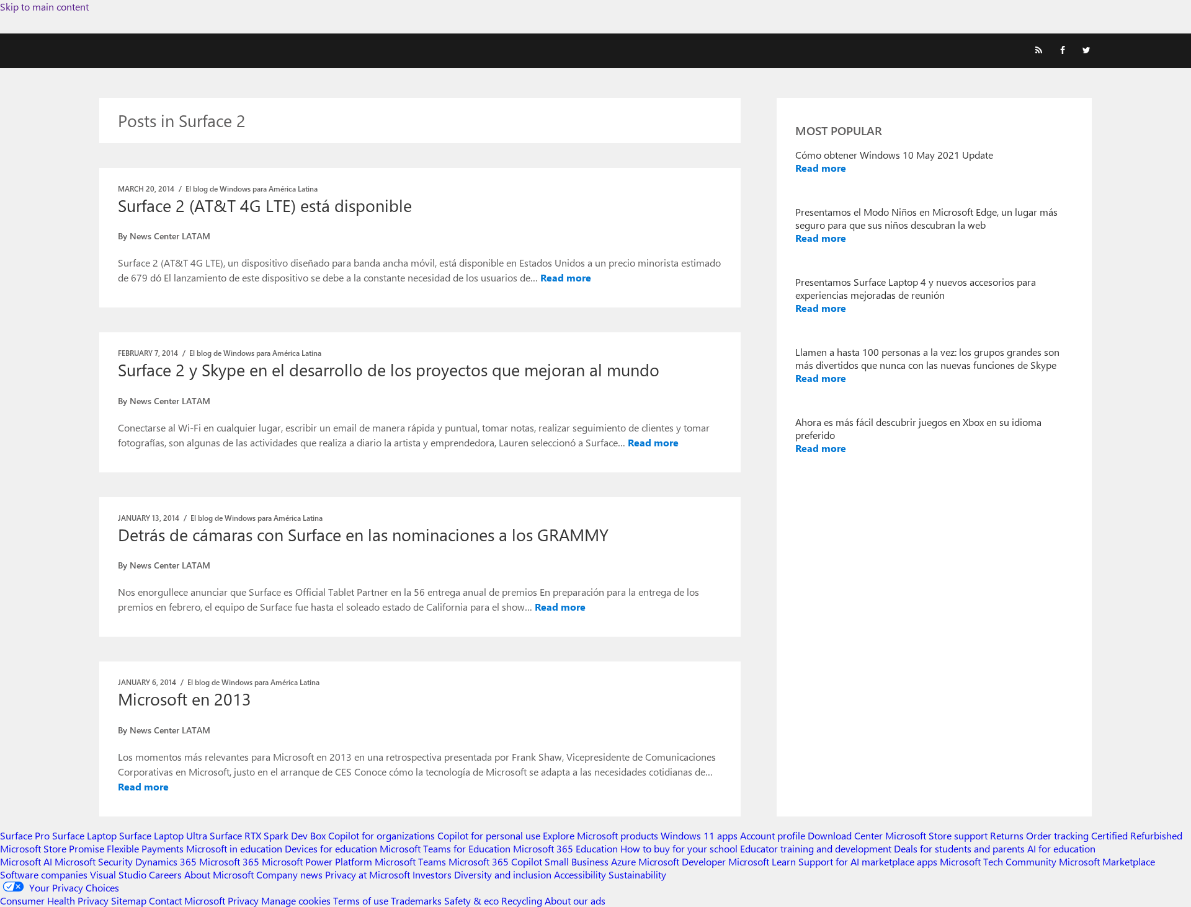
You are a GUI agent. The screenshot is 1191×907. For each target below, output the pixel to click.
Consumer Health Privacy (54, 900)
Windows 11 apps (699, 835)
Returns (1007, 835)
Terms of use (360, 900)
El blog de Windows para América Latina (251, 188)
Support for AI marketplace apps (867, 861)
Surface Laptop (84, 835)
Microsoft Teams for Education (445, 848)
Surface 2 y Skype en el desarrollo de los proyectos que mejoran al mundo (388, 369)
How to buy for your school (679, 848)
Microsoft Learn (762, 861)
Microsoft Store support (936, 835)
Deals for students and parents (959, 848)
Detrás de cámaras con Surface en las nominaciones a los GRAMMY (363, 534)
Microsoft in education (234, 848)
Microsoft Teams (410, 861)
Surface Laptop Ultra (163, 835)
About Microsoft (219, 874)
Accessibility (580, 874)
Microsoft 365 (229, 861)
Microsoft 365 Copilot (495, 861)
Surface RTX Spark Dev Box (268, 835)
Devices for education (331, 848)
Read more (565, 277)
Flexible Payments (145, 848)
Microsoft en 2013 (184, 699)
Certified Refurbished (1136, 835)
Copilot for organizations (381, 835)
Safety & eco (471, 900)
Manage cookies (296, 900)
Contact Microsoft (187, 900)
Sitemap (128, 900)
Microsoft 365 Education (565, 848)
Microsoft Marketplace (1107, 861)
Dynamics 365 (166, 861)
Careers (165, 874)
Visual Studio (118, 874)
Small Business (577, 861)
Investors (432, 874)
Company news (289, 874)
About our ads (575, 900)
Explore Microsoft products (600, 835)
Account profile (772, 835)
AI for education (1061, 848)
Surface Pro (25, 835)
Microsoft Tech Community (998, 861)
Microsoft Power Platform (317, 861)
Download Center (845, 835)
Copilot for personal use (488, 835)
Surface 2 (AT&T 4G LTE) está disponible (265, 205)
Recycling (521, 900)
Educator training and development (815, 848)
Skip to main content (44, 6)
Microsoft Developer (682, 861)
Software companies (43, 874)
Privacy (244, 900)
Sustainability (637, 874)
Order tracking (1057, 835)
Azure (623, 861)
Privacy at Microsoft (367, 874)
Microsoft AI (26, 861)
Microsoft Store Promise (52, 848)
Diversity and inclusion (502, 874)
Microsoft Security (94, 861)
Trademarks (416, 900)
